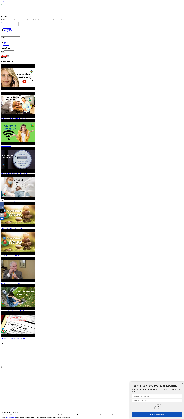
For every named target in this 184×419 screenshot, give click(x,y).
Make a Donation (7, 28)
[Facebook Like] (2, 208)
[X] (2, 211)
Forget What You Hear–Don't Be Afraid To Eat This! (13, 338)
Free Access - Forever (157, 414)
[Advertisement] (44, 355)
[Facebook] (2, 204)
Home (4, 39)
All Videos (5, 42)
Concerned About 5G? (6, 146)
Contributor (6, 45)
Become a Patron (7, 29)
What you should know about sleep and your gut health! (13, 118)
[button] (157, 385)
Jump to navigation (5, 1)
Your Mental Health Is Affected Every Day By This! (12, 310)
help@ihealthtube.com (11, 417)
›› (3, 343)
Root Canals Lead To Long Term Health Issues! (11, 283)
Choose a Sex (157, 404)
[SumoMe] (2, 218)
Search (2, 51)
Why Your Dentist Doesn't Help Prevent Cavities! (12, 201)
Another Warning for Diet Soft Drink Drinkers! (11, 228)
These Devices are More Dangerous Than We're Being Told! (14, 173)
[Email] (2, 215)
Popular (5, 41)
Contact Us (6, 31)
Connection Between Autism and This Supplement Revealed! (14, 255)
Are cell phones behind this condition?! (9, 91)
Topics (4, 43)
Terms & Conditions (8, 30)
